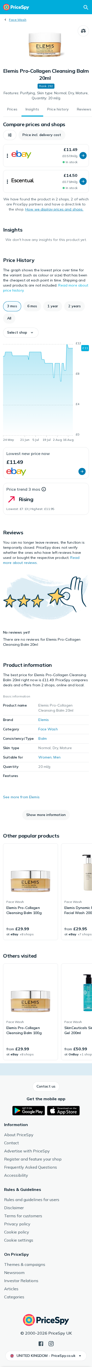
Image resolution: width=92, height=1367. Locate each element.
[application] (46, 392)
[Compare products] (83, 30)
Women (45, 757)
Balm (42, 738)
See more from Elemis (21, 797)
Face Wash (17, 20)
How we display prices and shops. (54, 209)
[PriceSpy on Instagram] (51, 1343)
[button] (9, 135)
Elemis (43, 719)
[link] (30, 891)
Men (56, 757)
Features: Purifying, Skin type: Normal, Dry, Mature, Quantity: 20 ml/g (46, 95)
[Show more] (7, 155)
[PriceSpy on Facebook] (41, 1343)
